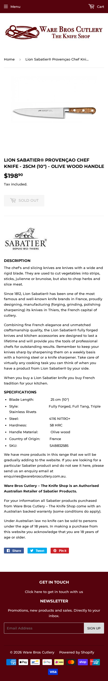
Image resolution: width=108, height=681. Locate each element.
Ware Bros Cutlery (38, 652)
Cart (100, 6)
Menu (15, 6)
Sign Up (94, 628)
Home (9, 59)
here (38, 592)
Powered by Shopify (76, 652)
